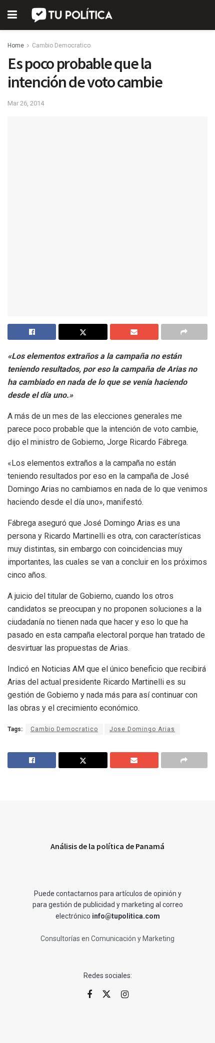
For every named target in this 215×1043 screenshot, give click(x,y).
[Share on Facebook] (32, 332)
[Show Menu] (12, 15)
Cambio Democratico (61, 45)
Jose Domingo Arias (142, 729)
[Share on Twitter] (82, 332)
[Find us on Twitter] (106, 995)
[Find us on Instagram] (124, 995)
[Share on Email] (134, 332)
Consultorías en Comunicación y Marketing (107, 939)
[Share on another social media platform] (184, 332)
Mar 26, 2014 (26, 103)
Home (16, 45)
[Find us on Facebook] (89, 995)
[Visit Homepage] (72, 15)
